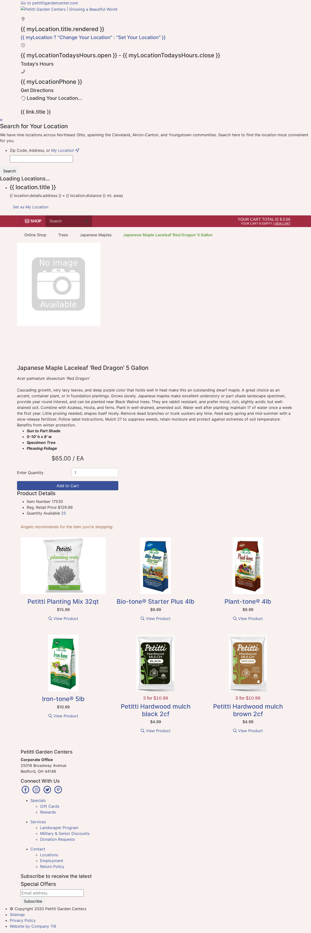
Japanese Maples (96, 234)
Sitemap (17, 914)
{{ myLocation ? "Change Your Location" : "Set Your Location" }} (93, 37)
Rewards (48, 812)
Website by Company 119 (33, 926)
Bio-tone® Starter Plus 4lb (155, 601)
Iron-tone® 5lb (63, 699)
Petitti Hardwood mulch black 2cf (155, 710)
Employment (51, 860)
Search (9, 171)
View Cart (282, 223)
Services (38, 821)
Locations (49, 854)
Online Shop (35, 234)
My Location (63, 150)
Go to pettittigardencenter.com (49, 2)
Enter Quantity (30, 472)
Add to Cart (68, 485)
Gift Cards (49, 806)
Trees (63, 234)
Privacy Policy (23, 920)
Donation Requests (57, 839)
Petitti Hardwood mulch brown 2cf (248, 710)
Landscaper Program (59, 827)
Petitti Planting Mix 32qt (63, 601)
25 (63, 513)
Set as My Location (30, 206)
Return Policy (52, 866)
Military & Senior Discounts (65, 833)
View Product (65, 618)
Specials (38, 800)
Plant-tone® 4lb (248, 601)
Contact (37, 849)
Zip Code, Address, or (42, 150)
